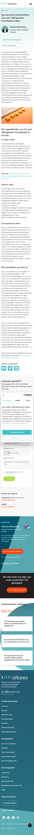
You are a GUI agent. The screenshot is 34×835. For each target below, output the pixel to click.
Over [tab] (28, 400)
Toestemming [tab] (6, 400)
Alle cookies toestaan (17, 432)
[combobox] (6, 452)
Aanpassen (16, 438)
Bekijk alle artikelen (10, 611)
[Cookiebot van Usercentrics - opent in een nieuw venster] (24, 395)
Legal (3, 828)
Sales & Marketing (9, 45)
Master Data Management (12, 40)
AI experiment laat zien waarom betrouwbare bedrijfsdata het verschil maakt (17, 658)
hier (30, 347)
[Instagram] (18, 817)
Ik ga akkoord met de (15, 472)
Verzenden (9, 479)
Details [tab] (17, 400)
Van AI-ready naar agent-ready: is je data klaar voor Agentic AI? (15, 624)
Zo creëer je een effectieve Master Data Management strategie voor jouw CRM (16, 176)
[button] (31, 4)
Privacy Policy (10, 828)
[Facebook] (8, 817)
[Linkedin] (3, 817)
